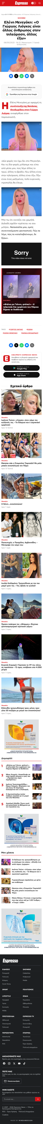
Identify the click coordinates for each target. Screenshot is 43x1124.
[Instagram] (9, 1063)
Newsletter (6, 1040)
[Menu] (3, 3)
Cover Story (6, 984)
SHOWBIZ (21, 18)
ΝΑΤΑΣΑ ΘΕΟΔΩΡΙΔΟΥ (30, 333)
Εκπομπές (26, 1020)
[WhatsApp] (21, 76)
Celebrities (26, 973)
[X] (14, 1063)
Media (25, 980)
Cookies (5, 1115)
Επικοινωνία (27, 1040)
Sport (5, 989)
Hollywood (26, 977)
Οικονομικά (6, 1024)
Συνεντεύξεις (27, 1024)
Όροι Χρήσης (27, 1044)
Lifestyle (6, 996)
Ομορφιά (5, 1000)
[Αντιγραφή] (32, 76)
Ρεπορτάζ (5, 973)
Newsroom (27, 42)
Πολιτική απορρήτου (30, 1047)
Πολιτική (5, 977)
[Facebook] (11, 76)
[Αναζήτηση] (39, 3)
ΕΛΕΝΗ (30, 329)
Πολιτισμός (28, 989)
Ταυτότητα (26, 1037)
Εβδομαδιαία (27, 1003)
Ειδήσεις (6, 969)
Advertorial (6, 1037)
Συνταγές (5, 1007)
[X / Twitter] (16, 76)
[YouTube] (19, 1063)
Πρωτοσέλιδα (8, 1016)
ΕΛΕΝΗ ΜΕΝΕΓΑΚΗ (10, 333)
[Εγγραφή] (38, 1099)
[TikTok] (24, 1063)
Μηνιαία (26, 1007)
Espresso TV (28, 1016)
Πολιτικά (5, 1027)
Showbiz (27, 969)
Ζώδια (25, 996)
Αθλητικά (5, 1020)
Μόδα (4, 1011)
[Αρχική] (10, 961)
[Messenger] (27, 76)
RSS (3, 1044)
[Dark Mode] (33, 3)
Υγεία (4, 1003)
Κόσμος (5, 980)
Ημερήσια (26, 1000)
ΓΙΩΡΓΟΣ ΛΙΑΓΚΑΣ (16, 329)
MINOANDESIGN (25, 1120)
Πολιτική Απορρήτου (26, 1111)
